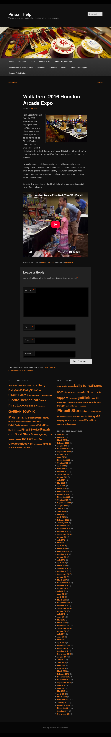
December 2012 (63, 676)
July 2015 (61, 614)
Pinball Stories (30, 429)
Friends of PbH (45, 61)
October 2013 (62, 651)
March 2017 (62, 580)
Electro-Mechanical (23, 399)
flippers (62, 398)
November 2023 (63, 448)
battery (98, 386)
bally (78, 385)
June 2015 (61, 616)
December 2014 (63, 625)
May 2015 (61, 619)
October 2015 (62, 605)
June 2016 (61, 594)
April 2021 (61, 485)
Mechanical (36, 417)
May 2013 (61, 665)
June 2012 (61, 688)
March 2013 (62, 671)
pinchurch (89, 411)
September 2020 (64, 502)
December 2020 (63, 494)
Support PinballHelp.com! (19, 73)
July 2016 (61, 591)
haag (93, 398)
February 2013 (63, 674)
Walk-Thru (90, 420)
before (37, 390)
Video (31, 443)
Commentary (33, 395)
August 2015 (62, 611)
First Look (16, 405)
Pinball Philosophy (30, 425)
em (86, 391)
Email (29, 340)
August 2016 (62, 588)
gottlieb (84, 397)
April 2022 (61, 465)
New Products (34, 421)
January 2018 (62, 568)
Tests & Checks (14, 439)
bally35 (88, 385)
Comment (29, 290)
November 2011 (63, 708)
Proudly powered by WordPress (55, 727)
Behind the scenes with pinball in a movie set (27, 67)
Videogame (38, 444)
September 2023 (64, 451)
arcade (63, 385)
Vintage (47, 443)
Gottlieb (14, 411)
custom (80, 392)
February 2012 (63, 699)
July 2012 (61, 685)
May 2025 (61, 437)
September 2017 (64, 574)
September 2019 (64, 534)
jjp (65, 403)
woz (74, 424)
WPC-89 (22, 447)
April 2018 (61, 562)
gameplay (73, 398)
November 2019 (63, 528)
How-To (28, 411)
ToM (74, 421)
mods (93, 402)
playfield (98, 411)
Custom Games (46, 395)
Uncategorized (18, 443)
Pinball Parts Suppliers (80, 67)
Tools (36, 439)
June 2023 (61, 457)
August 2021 (62, 477)
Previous (12, 82)
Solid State (22, 434)
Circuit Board (17, 395)
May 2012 (61, 691)
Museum (11, 422)
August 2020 (62, 505)
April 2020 (61, 517)
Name (29, 327)
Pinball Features (15, 425)
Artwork (34, 386)
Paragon (61, 405)
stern (88, 416)
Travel (42, 439)
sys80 (96, 416)
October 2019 (62, 531)
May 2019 (61, 542)
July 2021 (61, 480)
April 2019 (61, 545)
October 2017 (62, 571)
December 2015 (63, 602)
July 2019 (61, 540)
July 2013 (61, 659)
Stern (34, 434)
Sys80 (42, 434)
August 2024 (62, 445)
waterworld (62, 424)
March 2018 (62, 565)
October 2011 (62, 711)
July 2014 (61, 634)
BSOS (60, 392)
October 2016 (62, 585)
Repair (45, 429)
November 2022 (63, 460)
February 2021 (63, 491)
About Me (22, 61)
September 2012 (64, 682)
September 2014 (64, 628)
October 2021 (62, 471)
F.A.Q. (32, 61)
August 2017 (62, 577)
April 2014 (61, 642)
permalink (69, 262)
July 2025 (61, 434)
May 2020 (61, 514)
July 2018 (61, 560)
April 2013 (61, 668)
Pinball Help (19, 14)
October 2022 (62, 463)
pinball (69, 406)
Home (11, 61)
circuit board (70, 392)
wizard (70, 424)
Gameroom (41, 406)
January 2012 (62, 702)
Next (100, 82)
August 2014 (62, 631)
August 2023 (62, 454)
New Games (21, 421)
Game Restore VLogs (63, 61)
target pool (62, 420)
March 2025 (62, 440)
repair (80, 416)
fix (100, 392)
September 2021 (64, 474)
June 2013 (61, 662)
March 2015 (62, 622)
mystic (99, 403)
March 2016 (62, 599)
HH (97, 398)
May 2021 (61, 483)
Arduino (71, 386)
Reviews (11, 435)
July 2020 (61, 508)
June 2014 (61, 636)
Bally (41, 385)
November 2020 (63, 497)
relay (74, 417)
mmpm (86, 402)
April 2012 (61, 694)
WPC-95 (29, 448)
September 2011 (64, 714)
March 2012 (62, 696)
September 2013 (64, 654)
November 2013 (63, 648)
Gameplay (31, 405)
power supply (62, 417)
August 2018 (62, 557)
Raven (70, 416)
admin (51, 262)
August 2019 (62, 537)
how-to (60, 402)
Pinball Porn (43, 425)
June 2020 (61, 511)
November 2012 (63, 679)
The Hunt (27, 439)
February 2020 (63, 520)
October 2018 (62, 554)
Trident (80, 420)
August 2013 (62, 656)
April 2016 (61, 597)
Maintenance (19, 417)
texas (70, 420)
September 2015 (64, 608)
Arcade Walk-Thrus (24, 386)
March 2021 (62, 488)
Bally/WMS (15, 390)
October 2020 (62, 500)
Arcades (12, 385)
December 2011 (63, 705)
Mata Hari (79, 403)
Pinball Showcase (14, 430)
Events (44, 262)
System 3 (48, 435)
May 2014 (61, 639)
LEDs (73, 403)
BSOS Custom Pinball (57, 67)
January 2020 (62, 522)
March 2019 (62, 548)
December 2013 (63, 645)
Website (28, 353)
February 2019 (63, 551)
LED (69, 402)
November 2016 (63, 582)
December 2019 (63, 525)
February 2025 (63, 443)
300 (58, 386)
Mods (46, 417)
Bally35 (28, 390)
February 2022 (63, 468)
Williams (13, 447)
